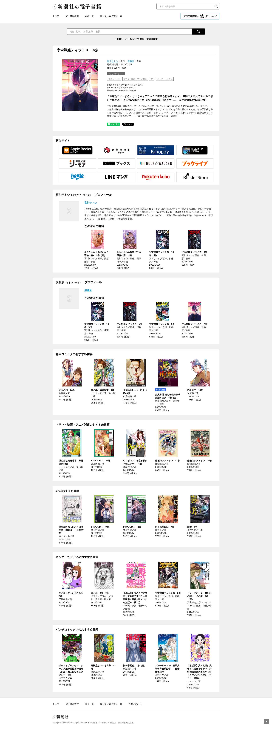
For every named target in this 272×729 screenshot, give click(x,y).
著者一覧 (89, 15)
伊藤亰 (131, 61)
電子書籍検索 (72, 15)
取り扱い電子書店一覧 (111, 15)
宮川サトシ (112, 61)
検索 (216, 6)
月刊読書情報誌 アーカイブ (200, 16)
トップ (56, 15)
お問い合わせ (135, 703)
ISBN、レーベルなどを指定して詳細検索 (137, 39)
